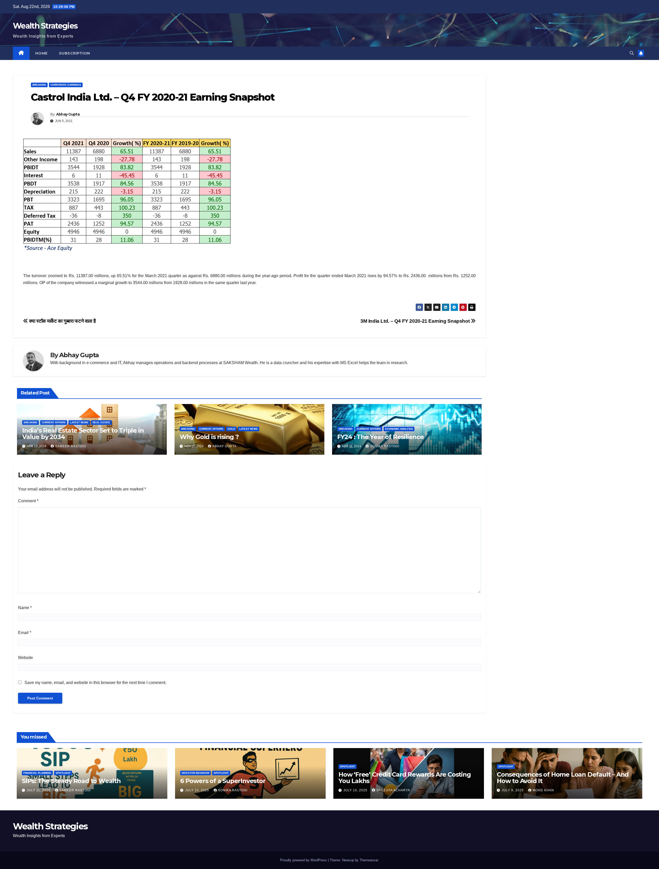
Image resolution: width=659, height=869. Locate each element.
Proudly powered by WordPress (304, 860)
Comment (28, 501)
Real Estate (101, 422)
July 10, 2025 (197, 790)
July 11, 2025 (39, 790)
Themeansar (369, 860)
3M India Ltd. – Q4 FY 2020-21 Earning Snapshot (415, 321)
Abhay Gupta (68, 114)
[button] (632, 53)
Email (24, 632)
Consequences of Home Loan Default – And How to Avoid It (563, 778)
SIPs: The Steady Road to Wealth (71, 781)
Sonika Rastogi (384, 446)
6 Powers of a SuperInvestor (222, 781)
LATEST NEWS (79, 422)
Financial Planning (37, 772)
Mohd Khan (543, 790)
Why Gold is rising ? (209, 437)
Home (41, 53)
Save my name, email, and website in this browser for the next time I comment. (95, 682)
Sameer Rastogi (70, 446)
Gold (231, 428)
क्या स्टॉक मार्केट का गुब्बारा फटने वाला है (62, 321)
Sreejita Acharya (393, 790)
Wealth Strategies (45, 26)
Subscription (74, 53)
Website (25, 657)
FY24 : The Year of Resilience (380, 437)
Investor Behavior (195, 772)
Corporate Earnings (65, 84)
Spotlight (63, 772)
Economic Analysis (399, 428)
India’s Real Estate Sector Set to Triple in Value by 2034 (83, 434)
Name (25, 607)
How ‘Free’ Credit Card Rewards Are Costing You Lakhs (405, 778)
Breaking (39, 84)
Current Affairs (54, 422)
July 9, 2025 (513, 790)
